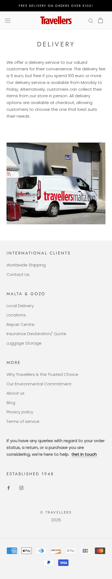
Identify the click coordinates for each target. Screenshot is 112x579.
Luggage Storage (24, 343)
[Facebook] (9, 487)
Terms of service (23, 421)
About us (15, 393)
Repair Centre (21, 324)
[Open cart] (100, 20)
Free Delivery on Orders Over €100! (56, 6)
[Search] (90, 20)
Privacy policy (20, 412)
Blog (11, 402)
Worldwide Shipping (26, 265)
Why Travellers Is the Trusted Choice (42, 374)
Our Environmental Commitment (39, 384)
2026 (56, 520)
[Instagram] (21, 487)
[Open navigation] (7, 20)
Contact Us (18, 274)
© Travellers (55, 512)
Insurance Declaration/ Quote (36, 333)
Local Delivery (20, 306)
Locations (16, 315)
